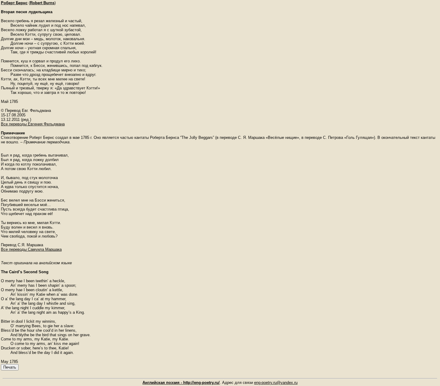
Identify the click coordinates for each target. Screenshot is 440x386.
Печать (9, 367)
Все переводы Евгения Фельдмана (33, 124)
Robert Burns (42, 3)
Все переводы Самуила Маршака (31, 249)
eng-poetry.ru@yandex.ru (276, 382)
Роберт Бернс (14, 3)
